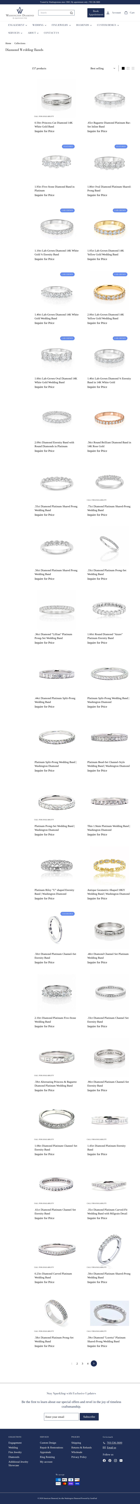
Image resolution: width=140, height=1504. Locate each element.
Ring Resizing (47, 1457)
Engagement (15, 1442)
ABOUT (32, 33)
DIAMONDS (83, 25)
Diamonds (13, 1457)
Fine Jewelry (15, 1452)
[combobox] (56, 12)
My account (46, 1461)
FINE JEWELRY (60, 25)
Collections (20, 43)
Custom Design (48, 1442)
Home (8, 43)
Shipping (76, 1442)
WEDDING (38, 25)
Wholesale (76, 1452)
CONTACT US (51, 33)
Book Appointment (95, 12)
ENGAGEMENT (16, 25)
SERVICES (14, 33)
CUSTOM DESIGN (107, 25)
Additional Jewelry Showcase (18, 1463)
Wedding (13, 1447)
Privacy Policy (79, 1457)
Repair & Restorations (51, 1447)
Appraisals (45, 1452)
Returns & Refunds (81, 1447)
